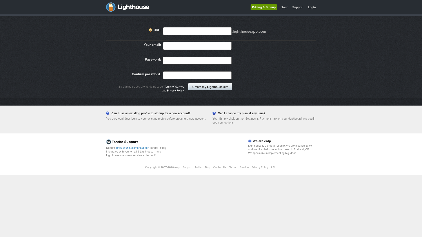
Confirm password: (146, 74)
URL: (157, 30)
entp (177, 167)
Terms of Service (174, 86)
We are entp (262, 140)
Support (297, 7)
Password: (153, 59)
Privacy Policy (175, 90)
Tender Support (138, 142)
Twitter (198, 167)
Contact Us (219, 167)
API (273, 167)
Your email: (152, 44)
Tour (285, 7)
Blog (208, 167)
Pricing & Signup (264, 7)
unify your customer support (132, 147)
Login (312, 7)
